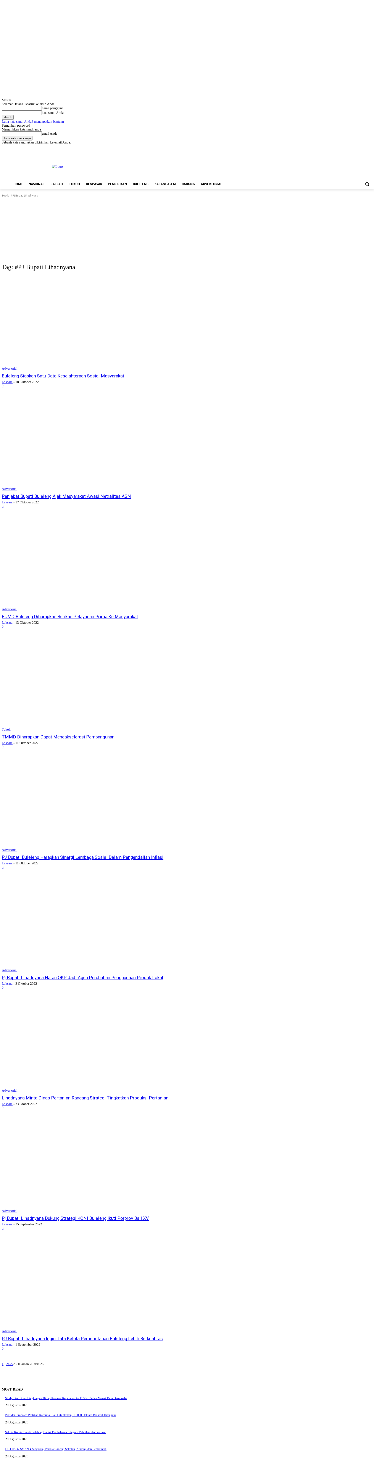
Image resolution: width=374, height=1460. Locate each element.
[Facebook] (345, 147)
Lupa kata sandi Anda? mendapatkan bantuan (33, 121)
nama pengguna (52, 108)
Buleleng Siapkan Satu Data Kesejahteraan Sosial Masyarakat (63, 376)
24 (8, 1364)
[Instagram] (351, 147)
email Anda (49, 133)
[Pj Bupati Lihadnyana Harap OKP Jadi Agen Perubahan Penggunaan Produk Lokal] (97, 924)
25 (11, 1364)
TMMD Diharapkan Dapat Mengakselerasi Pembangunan (58, 737)
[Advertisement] (187, 230)
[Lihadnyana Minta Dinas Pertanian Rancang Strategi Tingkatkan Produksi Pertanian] (97, 1045)
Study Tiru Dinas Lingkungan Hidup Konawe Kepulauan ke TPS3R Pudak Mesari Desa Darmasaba (66, 1398)
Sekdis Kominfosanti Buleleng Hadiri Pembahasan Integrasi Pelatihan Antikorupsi (55, 1432)
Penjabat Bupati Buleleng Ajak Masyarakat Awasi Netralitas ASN (66, 496)
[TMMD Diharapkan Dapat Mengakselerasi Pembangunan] (97, 684)
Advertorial (9, 368)
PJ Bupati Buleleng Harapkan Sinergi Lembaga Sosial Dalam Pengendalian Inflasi (82, 857)
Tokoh (6, 729)
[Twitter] (357, 147)
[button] (367, 184)
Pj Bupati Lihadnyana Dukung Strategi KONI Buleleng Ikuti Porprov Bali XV (75, 1218)
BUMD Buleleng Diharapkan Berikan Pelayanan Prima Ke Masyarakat (70, 616)
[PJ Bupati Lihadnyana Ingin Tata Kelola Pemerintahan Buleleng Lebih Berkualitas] (97, 1285)
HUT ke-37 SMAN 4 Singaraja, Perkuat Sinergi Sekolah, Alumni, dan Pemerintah (55, 1449)
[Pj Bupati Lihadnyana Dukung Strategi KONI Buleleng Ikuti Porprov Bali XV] (97, 1165)
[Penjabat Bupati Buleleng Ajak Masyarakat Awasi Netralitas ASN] (97, 443)
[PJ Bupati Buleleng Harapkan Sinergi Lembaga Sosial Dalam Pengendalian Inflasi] (97, 804)
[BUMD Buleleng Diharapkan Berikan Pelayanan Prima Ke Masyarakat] (97, 563)
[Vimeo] (363, 147)
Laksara (7, 382)
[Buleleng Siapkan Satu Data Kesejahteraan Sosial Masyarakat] (97, 323)
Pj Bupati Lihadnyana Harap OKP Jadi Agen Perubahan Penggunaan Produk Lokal (82, 977)
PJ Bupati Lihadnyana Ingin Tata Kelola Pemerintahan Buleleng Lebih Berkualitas (82, 1338)
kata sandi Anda (53, 112)
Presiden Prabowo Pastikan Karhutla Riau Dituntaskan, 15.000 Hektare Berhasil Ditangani (60, 1415)
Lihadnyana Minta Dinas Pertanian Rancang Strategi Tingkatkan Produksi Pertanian (85, 1098)
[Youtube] (369, 147)
